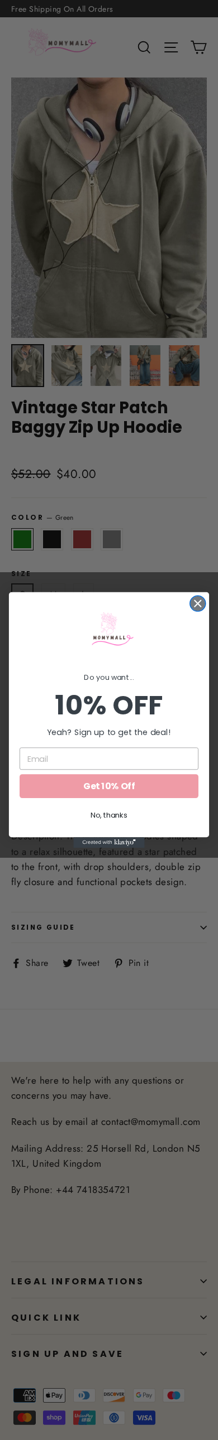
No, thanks (109, 815)
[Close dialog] (198, 603)
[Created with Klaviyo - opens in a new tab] (108, 842)
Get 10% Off (109, 786)
